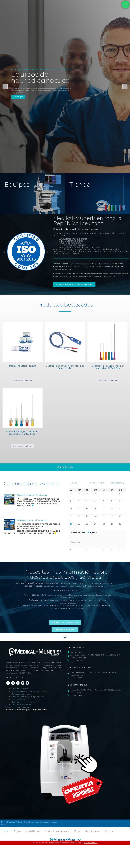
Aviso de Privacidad (19, 688)
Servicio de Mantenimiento (57, 831)
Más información (91, 843)
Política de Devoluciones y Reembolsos (29, 691)
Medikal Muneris (33, 831)
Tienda (77, 831)
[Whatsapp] (18, 683)
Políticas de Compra (20, 707)
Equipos (17, 831)
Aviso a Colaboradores (21, 704)
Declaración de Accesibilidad (24, 702)
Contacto (108, 831)
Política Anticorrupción (21, 694)
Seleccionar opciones (22, 380)
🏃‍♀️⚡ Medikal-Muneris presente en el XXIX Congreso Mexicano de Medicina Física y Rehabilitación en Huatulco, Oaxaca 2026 (38, 502)
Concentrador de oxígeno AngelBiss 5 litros (27, 709)
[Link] (22, 683)
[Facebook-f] (8, 683)
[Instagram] (13, 683)
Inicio (6, 831)
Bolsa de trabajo (92, 831)
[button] (4, 252)
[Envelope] (27, 683)
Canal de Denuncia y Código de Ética (27, 696)
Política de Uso (18, 699)
